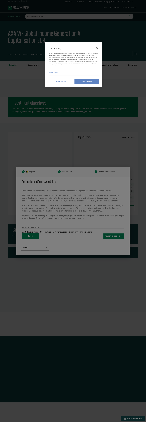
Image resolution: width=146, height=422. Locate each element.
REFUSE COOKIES (61, 81)
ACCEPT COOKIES (87, 81)
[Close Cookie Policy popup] (97, 48)
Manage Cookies (53, 72)
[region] (73, 64)
